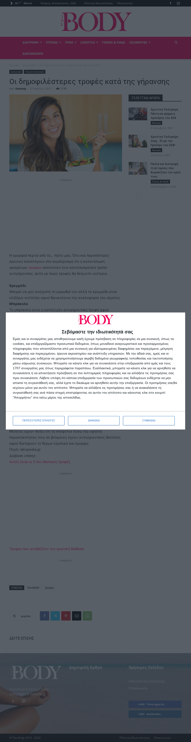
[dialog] (95, 370)
